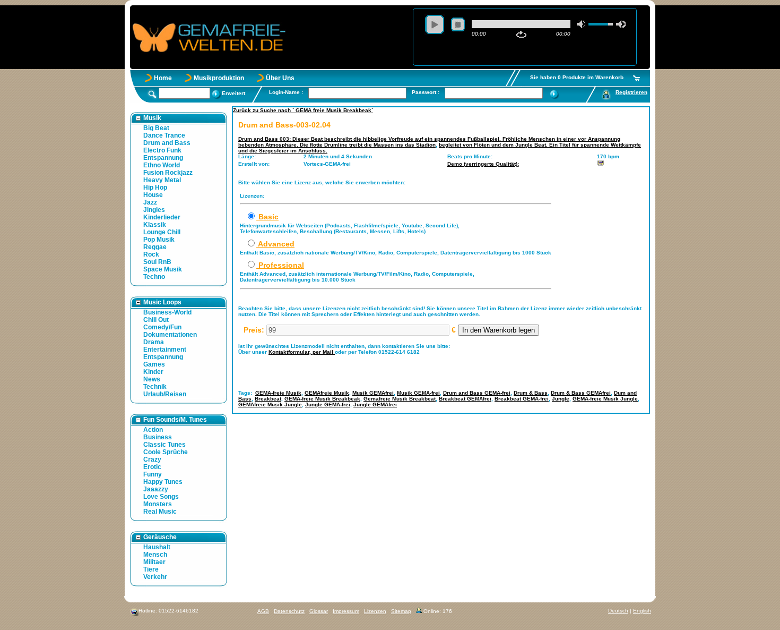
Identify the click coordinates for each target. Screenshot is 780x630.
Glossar (318, 611)
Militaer (154, 562)
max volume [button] (621, 24)
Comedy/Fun (162, 327)
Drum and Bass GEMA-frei (476, 393)
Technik (155, 386)
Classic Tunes (164, 444)
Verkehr (155, 577)
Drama (153, 342)
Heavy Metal (162, 180)
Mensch (155, 554)
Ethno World (161, 165)
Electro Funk (162, 150)
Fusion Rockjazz (168, 172)
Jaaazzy (155, 489)
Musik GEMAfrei (373, 393)
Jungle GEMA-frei (327, 404)
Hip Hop (155, 187)
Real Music (160, 511)
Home (163, 78)
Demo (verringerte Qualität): (483, 164)
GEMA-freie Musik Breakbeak (322, 399)
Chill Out (156, 319)
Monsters (157, 504)
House (153, 195)
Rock (151, 254)
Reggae (155, 247)
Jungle (560, 399)
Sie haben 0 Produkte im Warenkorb (576, 77)
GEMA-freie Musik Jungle (605, 399)
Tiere (151, 569)
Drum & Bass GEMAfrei (581, 393)
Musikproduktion (219, 78)
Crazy (152, 459)
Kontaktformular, (290, 352)
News (151, 379)
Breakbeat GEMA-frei (522, 399)
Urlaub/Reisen (164, 394)
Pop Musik (159, 239)
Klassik (154, 224)
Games (154, 364)
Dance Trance (164, 135)
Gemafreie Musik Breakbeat (399, 399)
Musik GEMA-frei (418, 393)
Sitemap (401, 611)
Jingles (154, 210)
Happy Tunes (163, 482)
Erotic (152, 467)
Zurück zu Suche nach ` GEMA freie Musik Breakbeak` (303, 110)
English (642, 611)
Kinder (153, 372)
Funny (152, 474)
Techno (154, 276)
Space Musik (162, 269)
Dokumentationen (170, 334)
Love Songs (161, 496)
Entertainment (164, 349)
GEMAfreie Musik (327, 393)
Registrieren (631, 92)
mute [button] (581, 24)
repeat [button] (521, 34)
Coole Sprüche (165, 452)
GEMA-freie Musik (278, 393)
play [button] (434, 24)
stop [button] (457, 24)
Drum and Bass (166, 143)
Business (157, 437)
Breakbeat (268, 399)
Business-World (167, 312)
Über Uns (280, 78)
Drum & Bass (531, 393)
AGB (263, 611)
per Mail (324, 352)
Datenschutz (289, 611)
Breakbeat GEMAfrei (465, 399)
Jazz (150, 202)
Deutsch (618, 611)
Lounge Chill (161, 232)
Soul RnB (157, 262)
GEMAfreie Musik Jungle (270, 404)
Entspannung (163, 157)
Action (153, 429)
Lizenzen (375, 611)
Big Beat (156, 128)
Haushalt (156, 547)
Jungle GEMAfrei (375, 404)
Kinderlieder (161, 217)
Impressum (346, 611)
